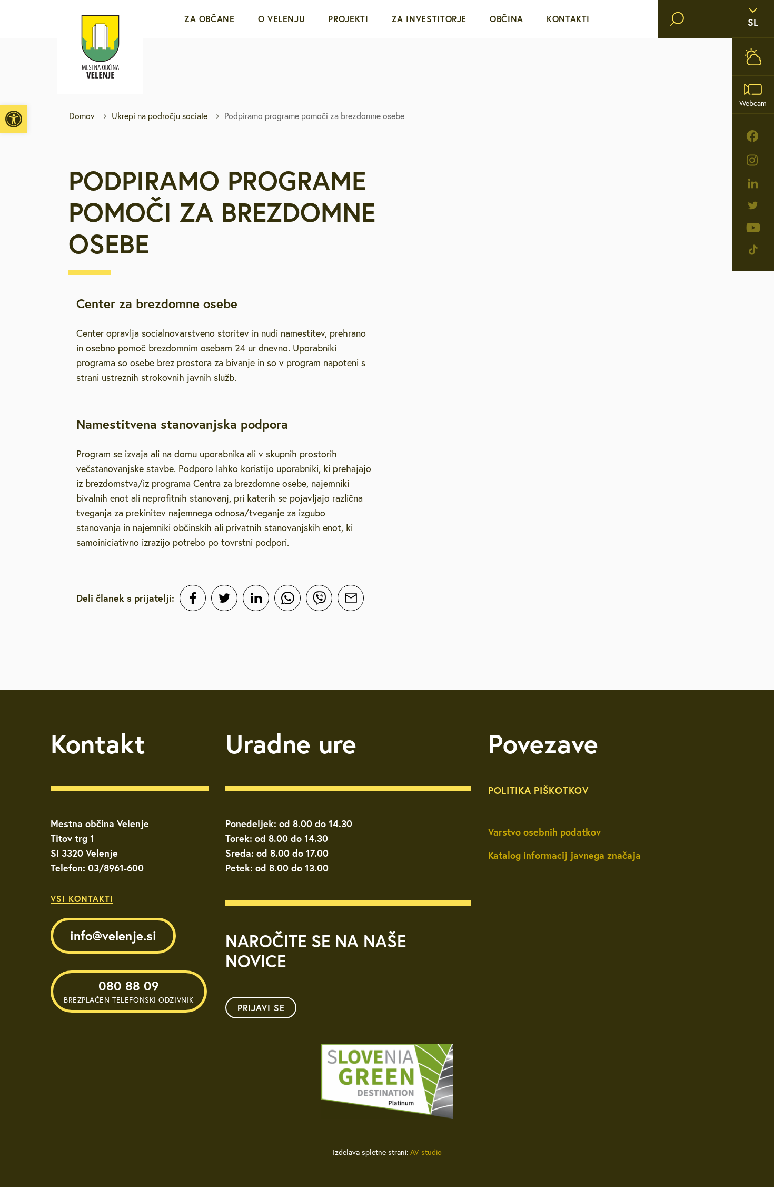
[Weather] (753, 56)
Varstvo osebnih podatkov (544, 832)
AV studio (426, 1152)
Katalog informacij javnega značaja (564, 855)
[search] (677, 19)
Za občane (209, 18)
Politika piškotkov (538, 790)
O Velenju (281, 18)
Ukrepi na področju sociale (159, 116)
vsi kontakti (82, 898)
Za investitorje (429, 18)
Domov (82, 116)
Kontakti (568, 18)
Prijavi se (261, 1007)
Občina (506, 18)
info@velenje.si (113, 935)
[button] (13, 119)
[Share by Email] (351, 598)
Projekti (348, 18)
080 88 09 (129, 991)
